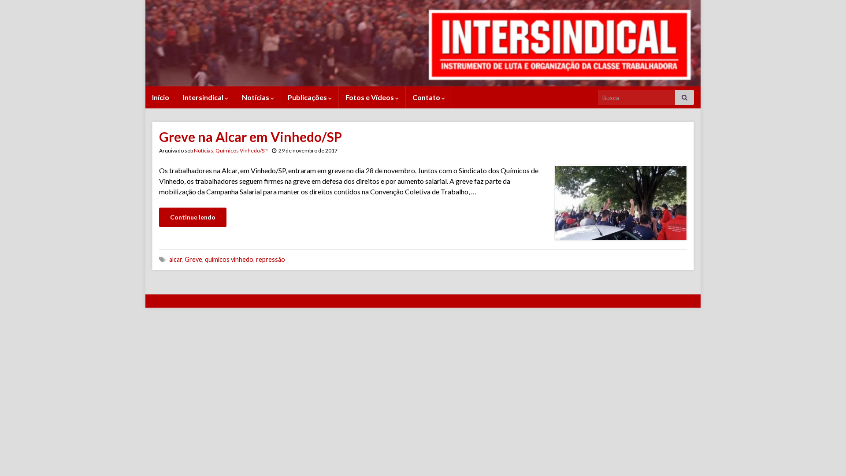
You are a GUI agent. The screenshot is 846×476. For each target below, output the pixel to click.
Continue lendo (192, 217)
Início (160, 97)
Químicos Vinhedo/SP (241, 150)
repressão (270, 259)
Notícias (256, 97)
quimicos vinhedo (229, 259)
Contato (427, 97)
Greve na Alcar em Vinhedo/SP (250, 137)
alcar (175, 259)
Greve (193, 259)
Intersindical (204, 97)
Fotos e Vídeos (370, 97)
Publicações (308, 97)
